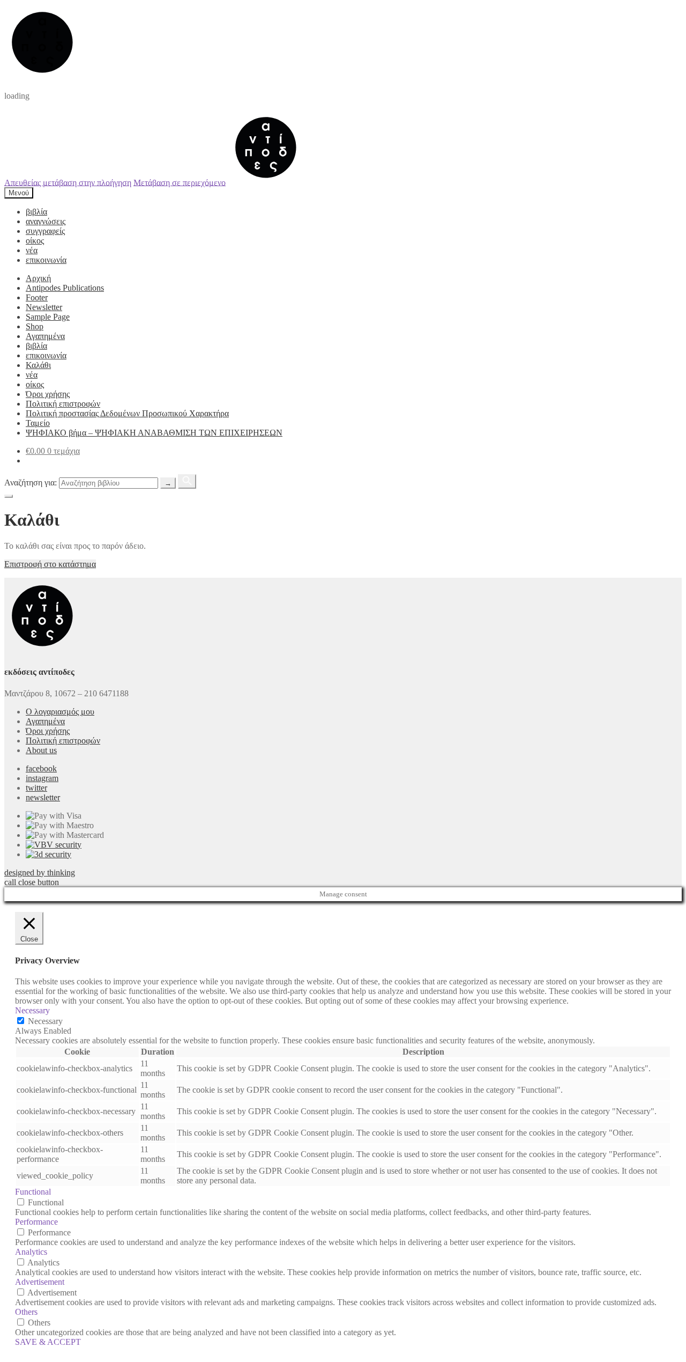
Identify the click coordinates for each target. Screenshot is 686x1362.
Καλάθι (38, 365)
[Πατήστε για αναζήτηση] (187, 481)
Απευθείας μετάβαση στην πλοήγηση (67, 182)
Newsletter (44, 307)
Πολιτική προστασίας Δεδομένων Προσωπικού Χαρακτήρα (127, 413)
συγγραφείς (45, 230)
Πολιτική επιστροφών (63, 403)
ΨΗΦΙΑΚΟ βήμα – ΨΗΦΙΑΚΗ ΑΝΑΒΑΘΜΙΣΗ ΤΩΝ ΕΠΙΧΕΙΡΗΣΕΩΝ (154, 432)
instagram (42, 778)
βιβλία (36, 211)
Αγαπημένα (45, 336)
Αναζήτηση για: (30, 482)
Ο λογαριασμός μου (60, 711)
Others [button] (26, 1311)
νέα (32, 250)
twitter (36, 787)
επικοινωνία (46, 259)
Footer (37, 297)
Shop (34, 326)
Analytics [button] (31, 1251)
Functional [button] (33, 1191)
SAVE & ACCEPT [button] (48, 1341)
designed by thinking (39, 872)
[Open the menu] (8, 496)
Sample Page (48, 316)
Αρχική (38, 278)
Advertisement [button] (39, 1281)
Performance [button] (36, 1221)
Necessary (45, 1021)
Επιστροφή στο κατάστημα (50, 564)
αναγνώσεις (45, 221)
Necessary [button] (32, 1010)
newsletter (43, 797)
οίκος (35, 240)
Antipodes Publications (65, 287)
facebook (41, 768)
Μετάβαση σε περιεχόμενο (179, 182)
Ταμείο (38, 423)
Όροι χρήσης (48, 394)
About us (41, 750)
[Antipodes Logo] (266, 182)
